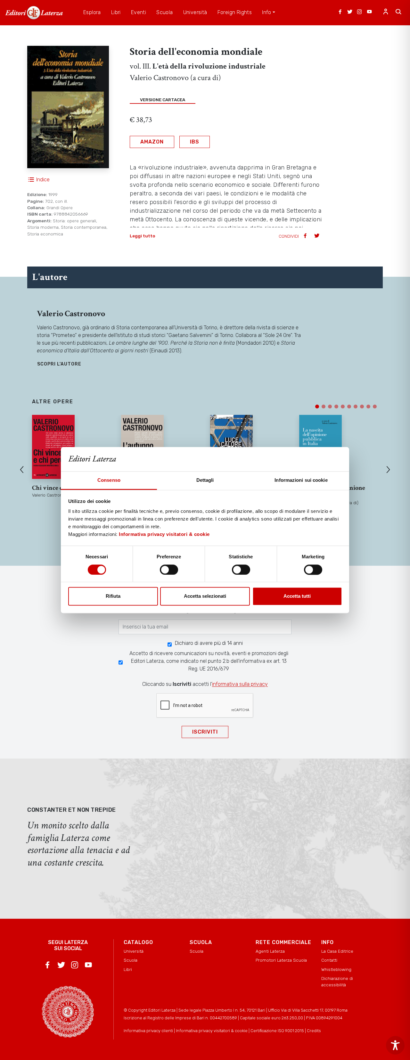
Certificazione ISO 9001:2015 (277, 1030)
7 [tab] (355, 406)
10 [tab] (375, 406)
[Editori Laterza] (34, 12)
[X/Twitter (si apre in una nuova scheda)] (350, 12)
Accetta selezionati (205, 596)
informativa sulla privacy (240, 684)
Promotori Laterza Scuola (281, 960)
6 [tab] (349, 406)
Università (134, 951)
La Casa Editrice (337, 951)
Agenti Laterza (270, 951)
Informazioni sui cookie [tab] (301, 480)
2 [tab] (323, 406)
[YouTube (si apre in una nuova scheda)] (369, 12)
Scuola (130, 960)
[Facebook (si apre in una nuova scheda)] (340, 12)
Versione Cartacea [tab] (162, 99)
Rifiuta (113, 596)
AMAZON (152, 142)
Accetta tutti (297, 596)
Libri (128, 969)
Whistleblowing (336, 969)
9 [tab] (368, 406)
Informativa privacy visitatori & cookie (164, 534)
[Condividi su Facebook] (305, 236)
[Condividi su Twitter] (317, 236)
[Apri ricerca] (398, 12)
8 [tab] (362, 406)
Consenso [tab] (108, 480)
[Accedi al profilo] (385, 12)
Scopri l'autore (59, 364)
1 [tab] (317, 406)
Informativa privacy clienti (148, 1030)
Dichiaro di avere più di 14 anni (209, 643)
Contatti (329, 960)
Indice (43, 180)
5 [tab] (343, 406)
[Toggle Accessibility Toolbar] (395, 1045)
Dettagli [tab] (205, 480)
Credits (314, 1030)
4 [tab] (336, 406)
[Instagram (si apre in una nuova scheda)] (359, 12)
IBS (194, 142)
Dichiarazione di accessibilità (337, 981)
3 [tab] (330, 406)
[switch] (169, 569)
